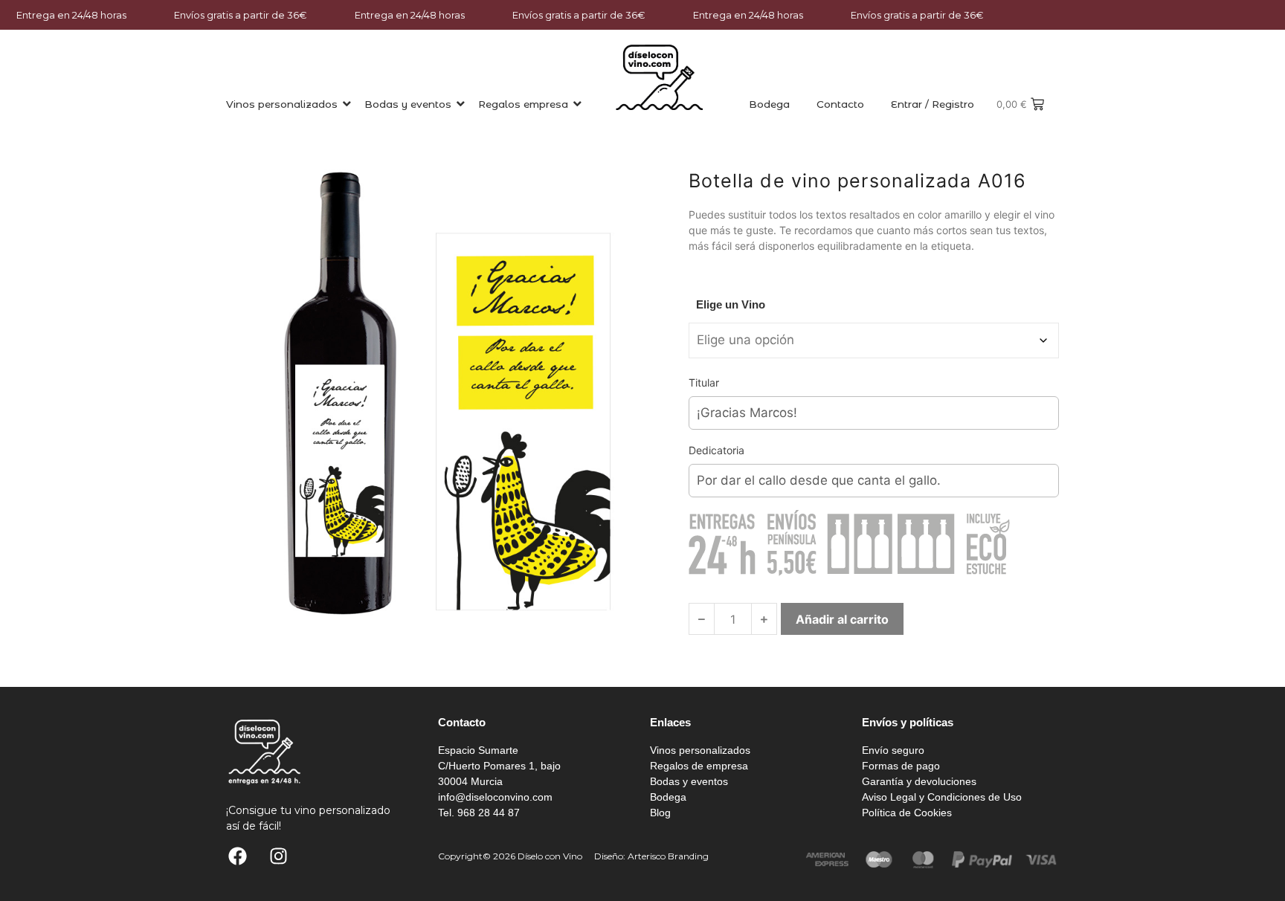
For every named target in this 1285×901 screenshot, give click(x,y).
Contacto (840, 104)
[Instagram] (278, 856)
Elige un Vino (730, 304)
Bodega (769, 104)
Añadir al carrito (842, 619)
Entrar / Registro (932, 104)
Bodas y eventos (407, 104)
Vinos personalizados (282, 104)
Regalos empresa (523, 104)
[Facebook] (237, 856)
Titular (704, 382)
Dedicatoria (716, 450)
